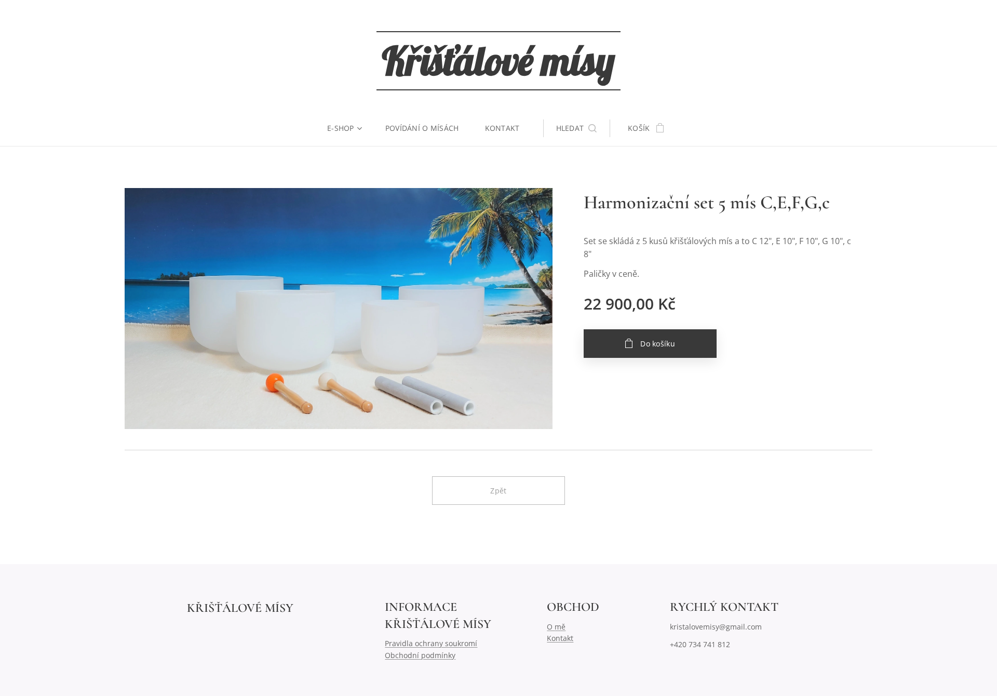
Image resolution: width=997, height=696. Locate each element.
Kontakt (560, 638)
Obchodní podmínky (420, 655)
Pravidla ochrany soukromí (431, 643)
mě (560, 627)
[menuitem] (349, 128)
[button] (576, 128)
